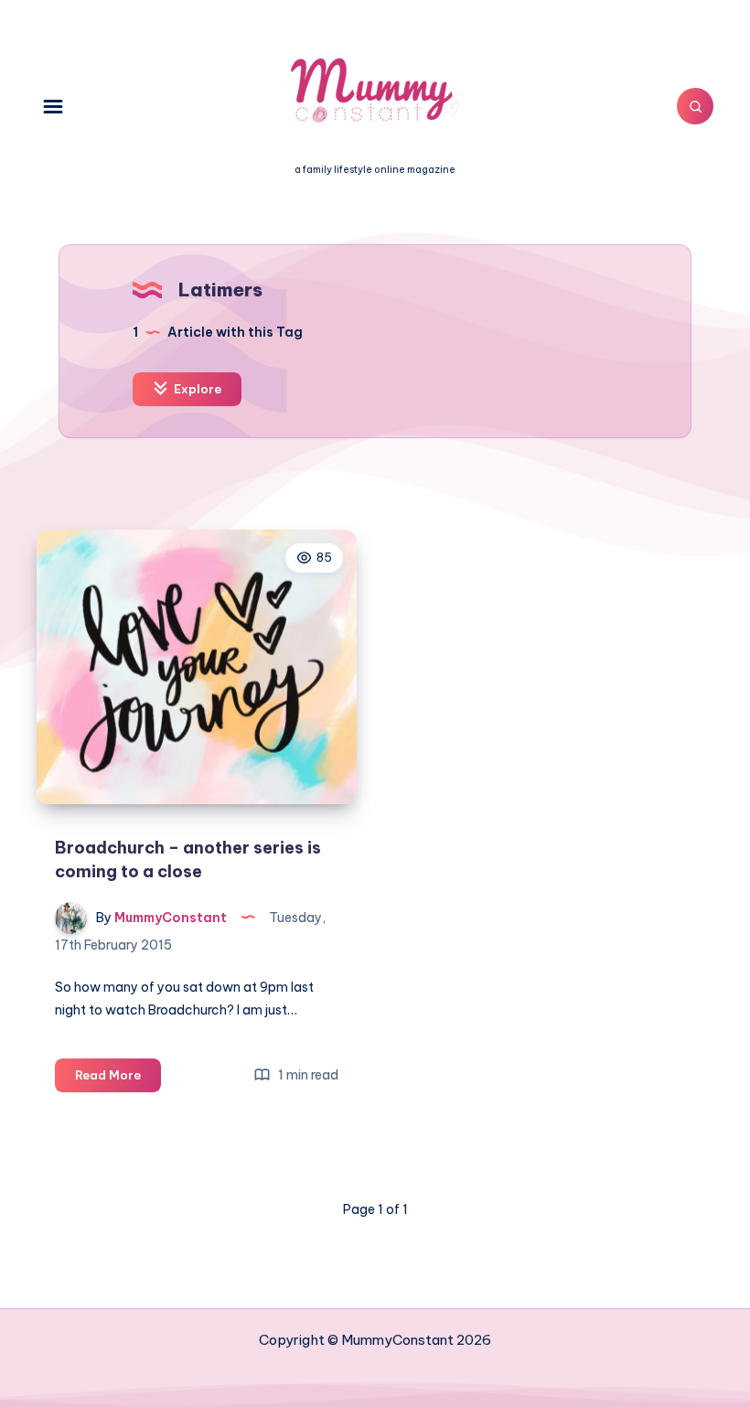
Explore (196, 388)
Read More (118, 1079)
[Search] (695, 106)
